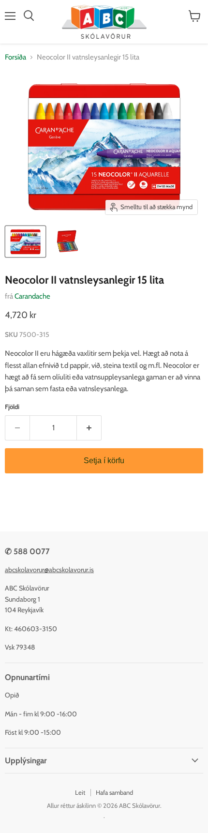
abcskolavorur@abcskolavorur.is (49, 569)
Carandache (32, 296)
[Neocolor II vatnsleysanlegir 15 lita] (25, 241)
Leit (80, 792)
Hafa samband (114, 792)
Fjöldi (12, 406)
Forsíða (15, 57)
